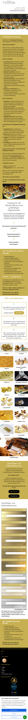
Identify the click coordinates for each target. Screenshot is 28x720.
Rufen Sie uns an (14, 491)
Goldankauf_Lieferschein (8, 312)
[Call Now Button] (25, 717)
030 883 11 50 (9, 281)
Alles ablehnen (14, 717)
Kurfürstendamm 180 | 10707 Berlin (17, 10)
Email (18, 281)
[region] (14, 708)
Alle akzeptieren (14, 710)
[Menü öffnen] (1, 13)
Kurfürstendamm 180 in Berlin (10, 294)
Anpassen (14, 713)
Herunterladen (19, 312)
